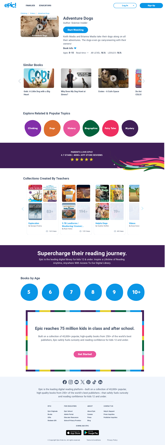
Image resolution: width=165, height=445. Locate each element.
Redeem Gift (52, 420)
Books (50, 414)
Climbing (24, 13)
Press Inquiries (109, 414)
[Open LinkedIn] (100, 382)
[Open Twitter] (82, 382)
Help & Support (109, 411)
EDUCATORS (45, 5)
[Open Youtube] (77, 382)
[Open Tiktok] (94, 382)
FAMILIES (30, 5)
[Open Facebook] (65, 382)
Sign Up (151, 5)
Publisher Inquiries (110, 417)
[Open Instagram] (71, 382)
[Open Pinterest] (88, 382)
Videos (32, 13)
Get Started (85, 354)
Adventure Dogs (43, 13)
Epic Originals (52, 411)
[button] (42, 209)
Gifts (49, 417)
